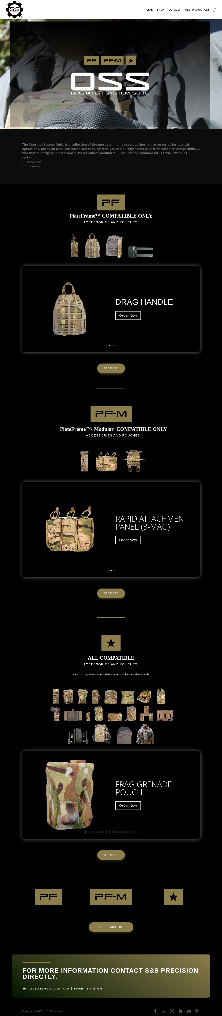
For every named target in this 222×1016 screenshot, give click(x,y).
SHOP (160, 9)
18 (133, 832)
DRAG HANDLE (144, 301)
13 (118, 832)
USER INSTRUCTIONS (197, 9)
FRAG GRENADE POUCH (143, 788)
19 (136, 832)
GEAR (149, 9)
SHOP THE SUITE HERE (111, 927)
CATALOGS (174, 9)
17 (130, 832)
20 (139, 832)
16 (127, 832)
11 (112, 832)
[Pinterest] (197, 1011)
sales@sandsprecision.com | (53, 988)
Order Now (128, 315)
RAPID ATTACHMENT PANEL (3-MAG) (151, 522)
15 (124, 832)
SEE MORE (111, 368)
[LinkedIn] (180, 1011)
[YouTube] (189, 1011)
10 (109, 832)
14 (121, 832)
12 (115, 832)
